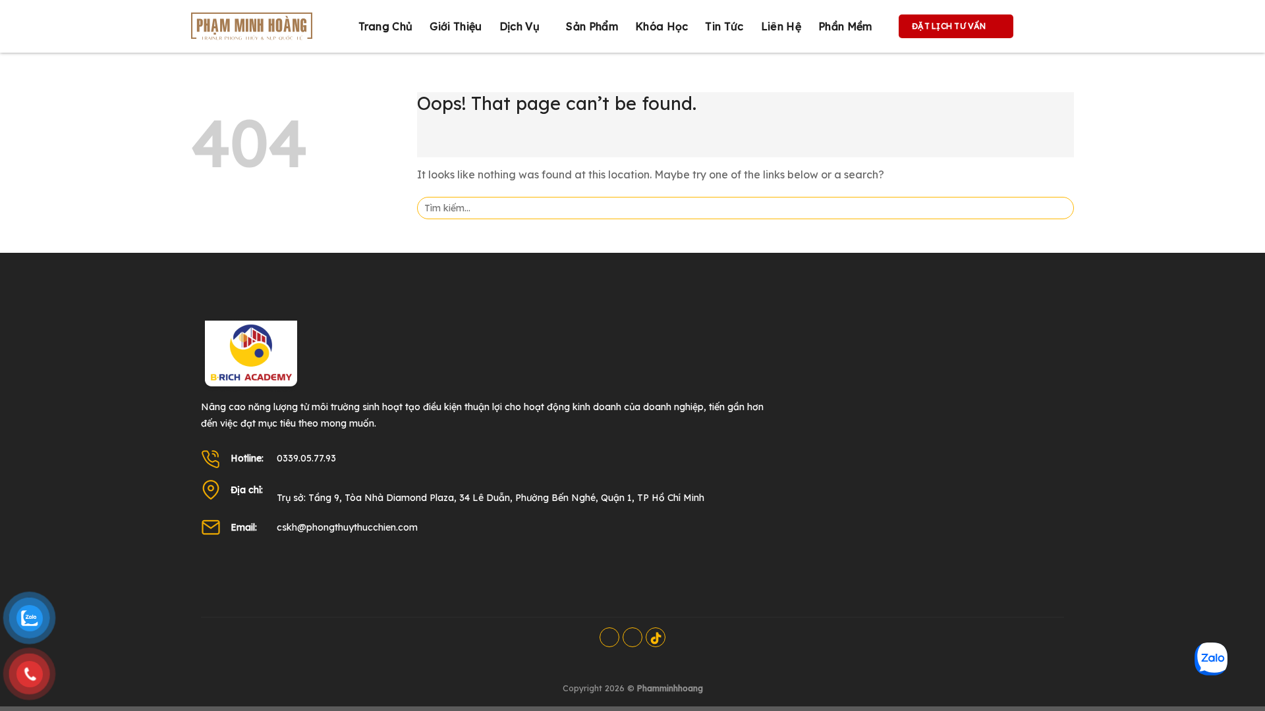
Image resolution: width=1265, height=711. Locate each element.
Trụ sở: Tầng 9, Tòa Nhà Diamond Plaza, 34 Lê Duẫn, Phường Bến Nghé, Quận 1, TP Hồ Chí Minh (490, 498)
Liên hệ (781, 26)
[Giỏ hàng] (1037, 26)
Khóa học (662, 26)
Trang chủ (385, 26)
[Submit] (1060, 208)
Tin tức (724, 26)
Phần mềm (845, 26)
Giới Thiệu (456, 26)
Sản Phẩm (592, 26)
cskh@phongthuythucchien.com (347, 527)
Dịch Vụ (519, 26)
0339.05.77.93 (306, 458)
